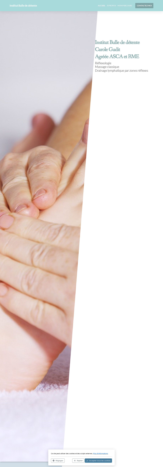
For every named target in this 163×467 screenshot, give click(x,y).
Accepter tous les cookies (100, 460)
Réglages (59, 460)
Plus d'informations (100, 453)
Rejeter (80, 460)
